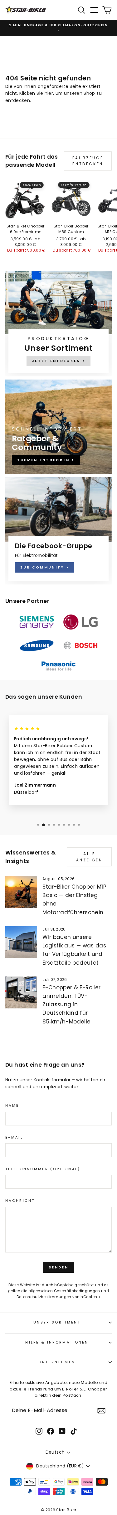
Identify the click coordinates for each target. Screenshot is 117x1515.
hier (49, 93)
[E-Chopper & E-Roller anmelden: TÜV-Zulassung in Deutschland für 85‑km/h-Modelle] (21, 992)
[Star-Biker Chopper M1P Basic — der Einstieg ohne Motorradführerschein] (21, 892)
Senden (58, 1267)
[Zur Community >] (58, 530)
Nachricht (20, 1200)
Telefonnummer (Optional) (42, 1168)
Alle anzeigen (89, 856)
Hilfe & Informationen (57, 1342)
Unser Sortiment (56, 1322)
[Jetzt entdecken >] (58, 323)
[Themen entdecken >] (58, 427)
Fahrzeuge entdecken (87, 160)
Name (12, 1105)
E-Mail (14, 1137)
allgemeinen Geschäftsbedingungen (64, 1290)
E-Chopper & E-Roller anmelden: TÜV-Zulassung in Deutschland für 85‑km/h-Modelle (71, 1004)
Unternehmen (57, 1362)
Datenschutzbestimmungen (44, 1296)
